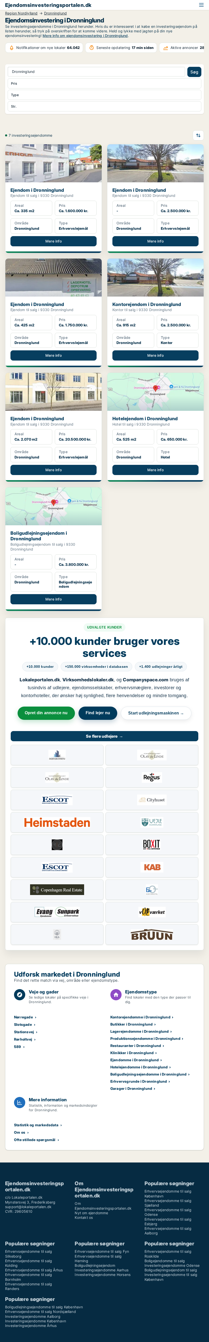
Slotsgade (23, 1024)
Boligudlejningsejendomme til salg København (44, 1307)
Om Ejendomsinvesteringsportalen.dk (103, 1205)
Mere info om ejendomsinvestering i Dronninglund (85, 35)
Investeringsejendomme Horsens (102, 1274)
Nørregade (23, 1017)
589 (17, 1046)
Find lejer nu (98, 713)
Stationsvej (24, 1032)
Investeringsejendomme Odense (172, 1265)
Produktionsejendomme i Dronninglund (145, 1038)
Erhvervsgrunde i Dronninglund (138, 1081)
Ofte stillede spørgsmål (35, 1139)
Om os (19, 1132)
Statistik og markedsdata (36, 1125)
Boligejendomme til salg (165, 1261)
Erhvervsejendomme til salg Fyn (102, 1251)
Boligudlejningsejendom (95, 1265)
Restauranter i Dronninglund (135, 1045)
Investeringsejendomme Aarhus (101, 1270)
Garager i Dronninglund (131, 1088)
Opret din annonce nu (46, 713)
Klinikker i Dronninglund (132, 1053)
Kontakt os (84, 1217)
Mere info (53, 241)
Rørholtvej (23, 1039)
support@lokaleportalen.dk (28, 1207)
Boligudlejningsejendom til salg (171, 1270)
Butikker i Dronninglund (131, 1024)
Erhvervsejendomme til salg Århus (34, 1270)
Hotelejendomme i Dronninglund (139, 1067)
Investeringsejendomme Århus (31, 1325)
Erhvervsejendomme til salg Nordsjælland (40, 1311)
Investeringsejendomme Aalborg (32, 1316)
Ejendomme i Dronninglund (134, 1060)
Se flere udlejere (104, 736)
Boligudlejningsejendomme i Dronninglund (148, 1074)
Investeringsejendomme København (35, 1321)
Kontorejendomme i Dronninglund (140, 1017)
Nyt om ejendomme (91, 1213)
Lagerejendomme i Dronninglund (139, 1031)
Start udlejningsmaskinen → (156, 713)
